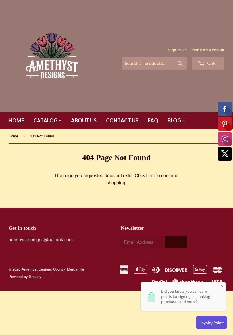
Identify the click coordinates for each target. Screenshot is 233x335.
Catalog (46, 120)
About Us (84, 120)
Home (16, 120)
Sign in (174, 50)
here (150, 175)
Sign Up (175, 242)
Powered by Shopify (25, 276)
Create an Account (207, 50)
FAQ (153, 120)
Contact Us (122, 120)
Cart (212, 63)
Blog (175, 120)
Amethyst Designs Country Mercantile (53, 269)
